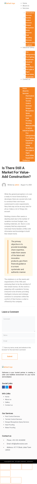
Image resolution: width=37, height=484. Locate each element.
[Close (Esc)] (5, 467)
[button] (27, 84)
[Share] (16, 467)
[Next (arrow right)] (16, 480)
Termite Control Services (29, 20)
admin (17, 185)
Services (26, 8)
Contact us (26, 79)
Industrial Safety (28, 47)
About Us (26, 6)
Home (25, 3)
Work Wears (30, 67)
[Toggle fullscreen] (27, 467)
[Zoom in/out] (5, 473)
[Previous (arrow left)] (5, 480)
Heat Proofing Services (29, 37)
